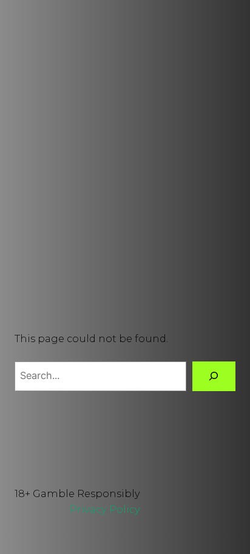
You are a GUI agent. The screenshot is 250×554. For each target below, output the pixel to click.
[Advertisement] (125, 174)
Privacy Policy (105, 509)
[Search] (213, 376)
